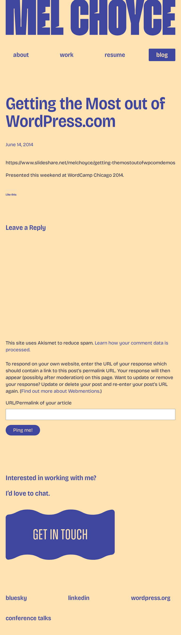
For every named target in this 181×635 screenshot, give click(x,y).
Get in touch (60, 534)
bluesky (16, 598)
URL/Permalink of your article (39, 403)
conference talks (28, 618)
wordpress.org (150, 598)
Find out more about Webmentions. (60, 391)
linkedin (79, 598)
